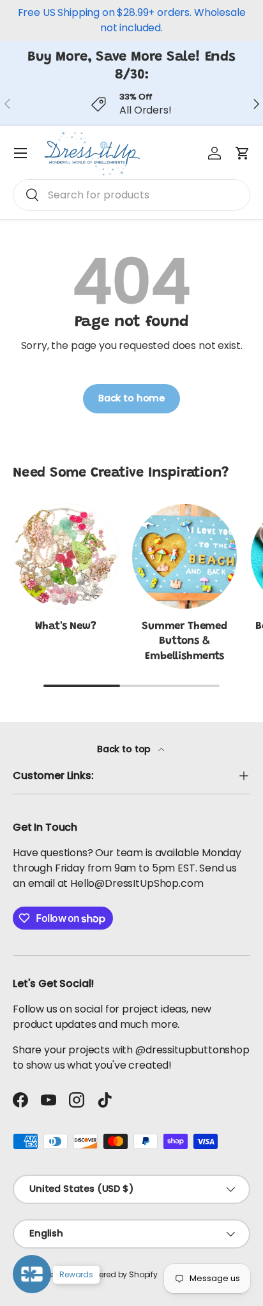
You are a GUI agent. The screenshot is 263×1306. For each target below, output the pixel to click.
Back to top (125, 749)
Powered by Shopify (121, 1274)
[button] (243, 153)
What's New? (65, 626)
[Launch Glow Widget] (32, 1274)
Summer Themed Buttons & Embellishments (184, 641)
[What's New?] (65, 556)
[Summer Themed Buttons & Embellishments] (184, 556)
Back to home (131, 398)
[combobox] (131, 195)
